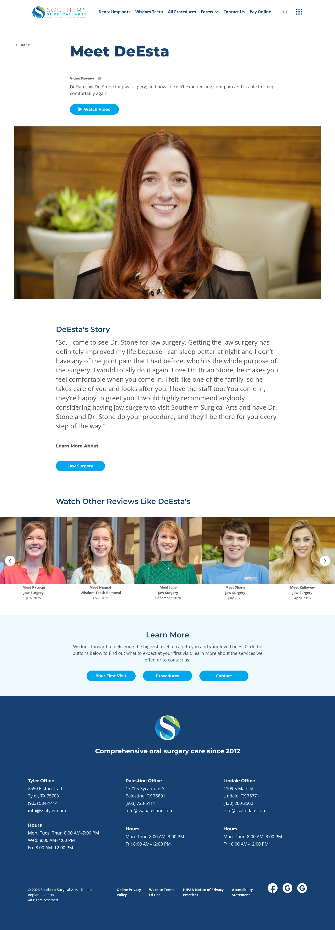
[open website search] (289, 12)
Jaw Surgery (80, 466)
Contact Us (234, 12)
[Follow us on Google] (287, 888)
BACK (25, 45)
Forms (207, 12)
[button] (209, 12)
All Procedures (182, 12)
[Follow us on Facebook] (273, 888)
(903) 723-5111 (140, 803)
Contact (224, 676)
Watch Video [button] (97, 109)
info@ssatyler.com (47, 810)
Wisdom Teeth (149, 12)
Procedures (167, 676)
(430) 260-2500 (238, 803)
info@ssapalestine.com (150, 810)
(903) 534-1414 (43, 803)
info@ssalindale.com (245, 810)
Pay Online (260, 12)
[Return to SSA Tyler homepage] (64, 12)
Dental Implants (114, 12)
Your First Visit (111, 676)
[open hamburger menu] (299, 12)
